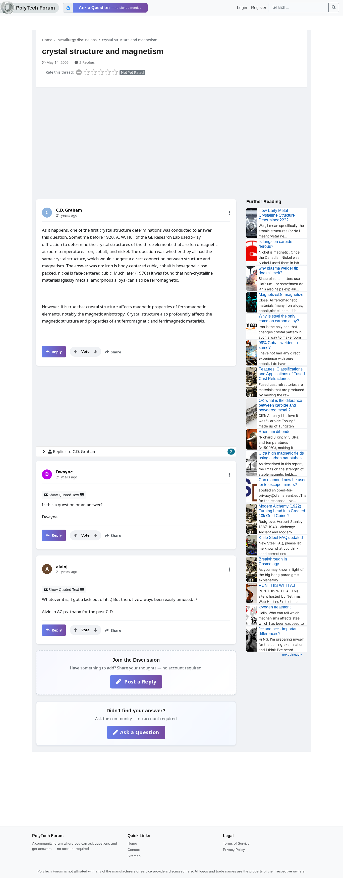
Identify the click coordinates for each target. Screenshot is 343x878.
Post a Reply (139, 681)
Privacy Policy (234, 850)
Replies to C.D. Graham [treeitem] (142, 451)
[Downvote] (95, 352)
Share (115, 352)
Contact (134, 850)
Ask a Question (139, 732)
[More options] (229, 213)
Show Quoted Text (64, 494)
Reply (56, 351)
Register (258, 8)
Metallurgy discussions (77, 39)
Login (242, 8)
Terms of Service (236, 843)
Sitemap (134, 856)
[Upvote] (75, 352)
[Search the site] (333, 7)
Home (47, 39)
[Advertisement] (171, 130)
